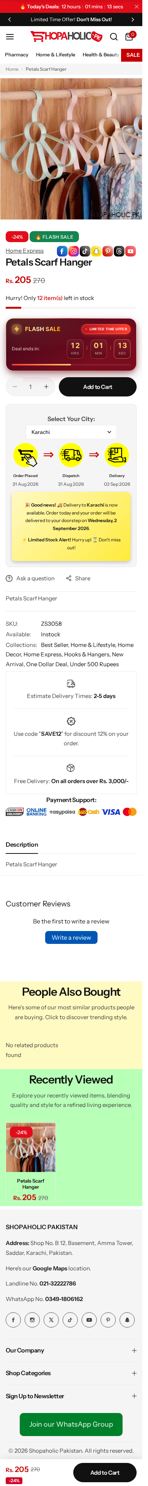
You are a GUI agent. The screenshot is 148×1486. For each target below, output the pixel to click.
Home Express (25, 250)
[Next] (133, 19)
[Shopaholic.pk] (66, 36)
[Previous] (9, 19)
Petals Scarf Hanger (30, 1184)
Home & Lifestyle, (94, 644)
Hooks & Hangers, (88, 654)
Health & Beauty (101, 54)
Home (12, 69)
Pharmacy (16, 54)
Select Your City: (71, 419)
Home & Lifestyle (55, 54)
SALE (133, 54)
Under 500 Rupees (94, 664)
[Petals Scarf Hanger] (30, 1147)
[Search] (113, 36)
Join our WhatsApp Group (71, 1424)
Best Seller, (56, 644)
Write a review (71, 937)
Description (22, 844)
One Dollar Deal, (48, 664)
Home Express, (44, 654)
